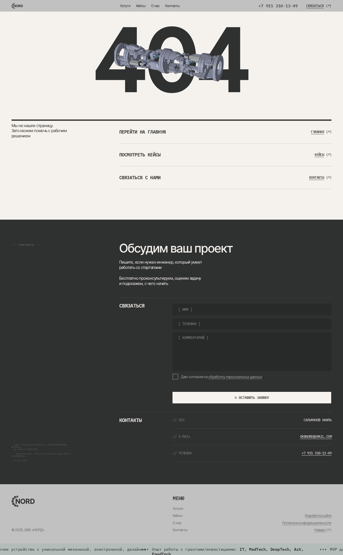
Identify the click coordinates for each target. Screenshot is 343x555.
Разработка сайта (318, 516)
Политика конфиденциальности (306, 523)
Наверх (320, 530)
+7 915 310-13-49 (278, 5)
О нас (155, 6)
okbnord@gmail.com (316, 436)
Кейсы (141, 6)
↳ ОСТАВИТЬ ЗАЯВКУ (252, 397)
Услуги (125, 6)
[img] (17, 6)
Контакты (172, 6)
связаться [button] (315, 6)
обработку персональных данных (235, 377)
